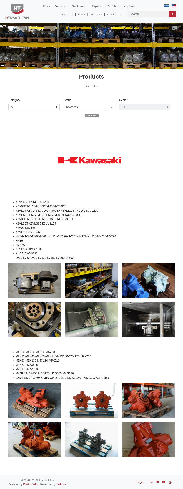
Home (46, 6)
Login (140, 482)
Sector (123, 100)
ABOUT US (67, 14)
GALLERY (95, 14)
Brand (67, 100)
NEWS (81, 14)
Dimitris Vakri (30, 484)
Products (60, 6)
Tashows (61, 484)
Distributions (78, 6)
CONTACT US (114, 14)
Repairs (96, 6)
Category (14, 100)
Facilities (112, 6)
